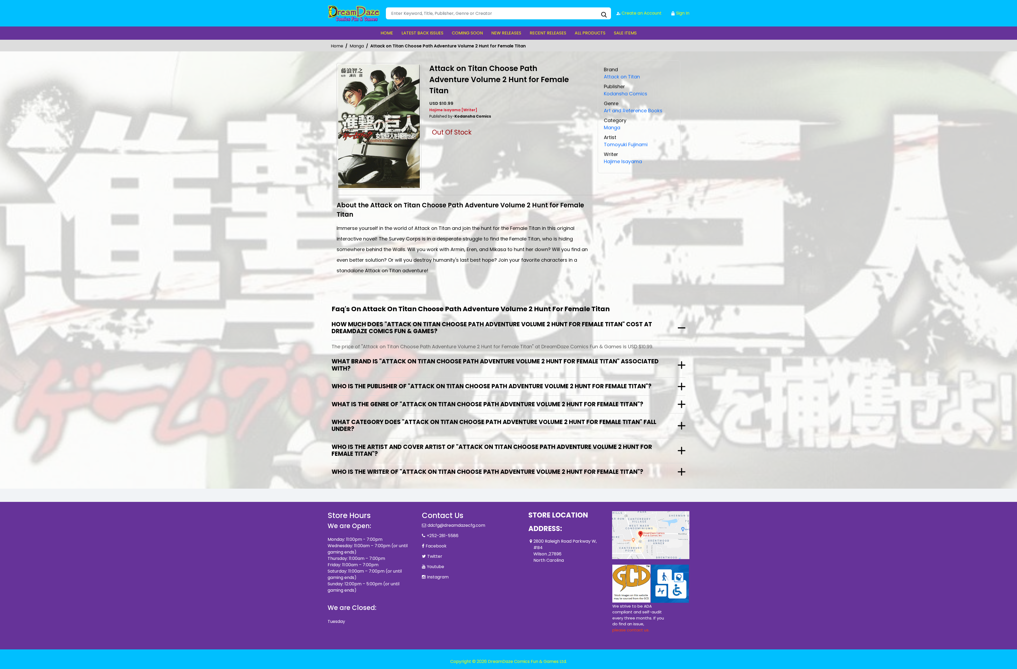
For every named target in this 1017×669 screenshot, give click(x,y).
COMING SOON (467, 33)
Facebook (436, 546)
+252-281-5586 (442, 536)
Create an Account (641, 13)
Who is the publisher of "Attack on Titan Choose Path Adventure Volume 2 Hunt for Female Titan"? (492, 386)
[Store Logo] (354, 13)
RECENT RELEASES (548, 33)
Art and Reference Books (633, 110)
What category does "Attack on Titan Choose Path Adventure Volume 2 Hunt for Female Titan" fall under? (494, 425)
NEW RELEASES (506, 33)
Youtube (435, 567)
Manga (357, 46)
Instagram (438, 577)
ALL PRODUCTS (590, 33)
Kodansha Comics (625, 93)
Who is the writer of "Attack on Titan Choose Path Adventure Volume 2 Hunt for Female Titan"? (487, 472)
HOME (387, 33)
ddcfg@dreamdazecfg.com (456, 525)
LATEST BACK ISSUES (422, 33)
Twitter (434, 556)
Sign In (682, 13)
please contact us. (630, 630)
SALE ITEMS (625, 33)
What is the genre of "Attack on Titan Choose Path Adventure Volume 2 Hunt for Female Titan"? (487, 404)
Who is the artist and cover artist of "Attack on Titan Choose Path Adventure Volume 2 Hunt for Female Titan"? (492, 450)
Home (337, 46)
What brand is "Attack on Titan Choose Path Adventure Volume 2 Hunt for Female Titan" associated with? (495, 364)
